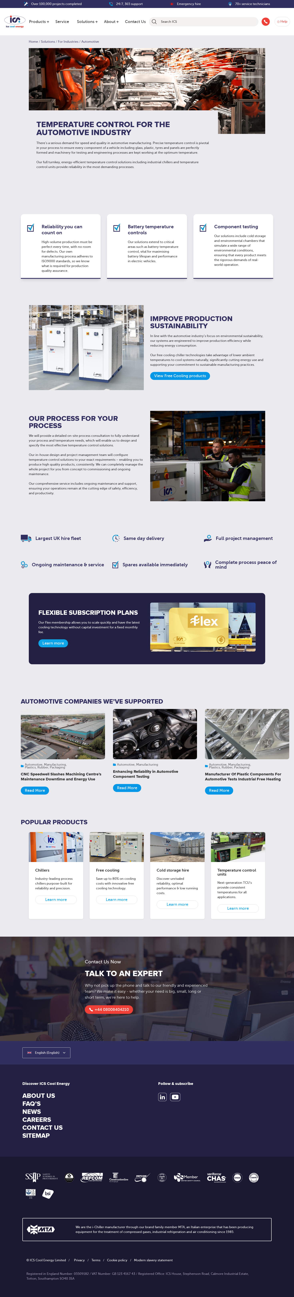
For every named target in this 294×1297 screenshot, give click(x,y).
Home (33, 41)
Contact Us (135, 21)
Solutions (85, 21)
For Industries (68, 41)
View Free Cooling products (180, 376)
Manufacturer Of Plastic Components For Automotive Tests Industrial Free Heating (243, 777)
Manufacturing (55, 764)
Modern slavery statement (153, 1260)
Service (62, 21)
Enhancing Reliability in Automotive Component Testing (145, 774)
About (109, 21)
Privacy (79, 1260)
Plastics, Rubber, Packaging (45, 767)
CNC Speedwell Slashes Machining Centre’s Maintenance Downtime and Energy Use (61, 777)
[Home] (15, 21)
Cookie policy (117, 1260)
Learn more (53, 643)
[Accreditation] (42, 1177)
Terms (95, 1260)
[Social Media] (162, 1097)
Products (37, 21)
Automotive (33, 764)
